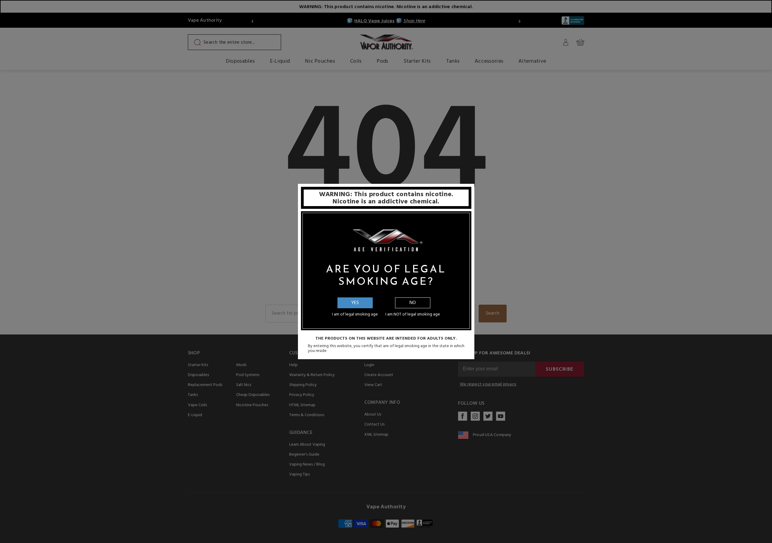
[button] (771, 538)
